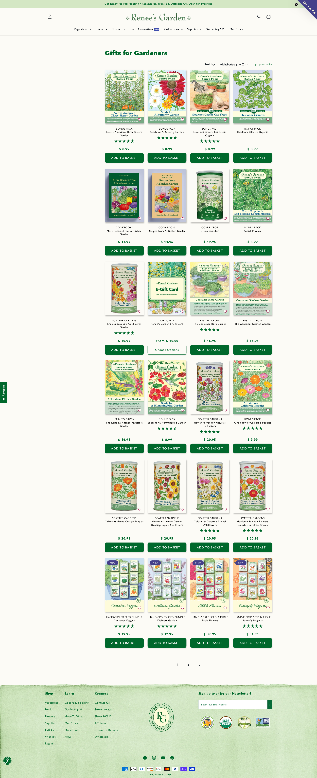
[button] (82, 29)
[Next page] (199, 664)
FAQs (68, 736)
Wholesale (101, 736)
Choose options (167, 349)
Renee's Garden (163, 774)
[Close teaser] (296, 4)
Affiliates (100, 723)
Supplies (50, 723)
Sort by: (210, 64)
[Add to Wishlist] (140, 119)
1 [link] (177, 665)
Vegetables (52, 702)
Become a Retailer (106, 730)
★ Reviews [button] (4, 393)
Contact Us (102, 702)
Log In (49, 743)
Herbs (49, 709)
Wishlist (50, 736)
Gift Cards (52, 730)
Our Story (71, 723)
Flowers (50, 716)
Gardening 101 (74, 709)
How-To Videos (75, 716)
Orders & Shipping (77, 702)
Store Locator (104, 709)
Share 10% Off (104, 716)
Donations (71, 730)
